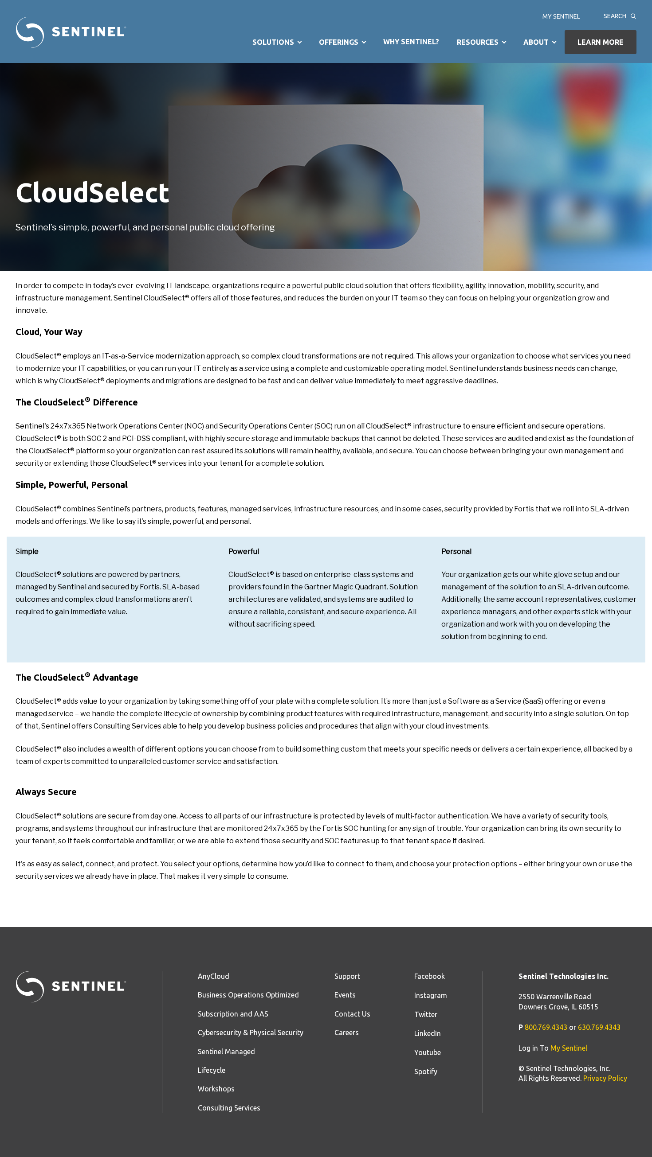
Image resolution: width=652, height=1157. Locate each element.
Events (345, 995)
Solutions (273, 42)
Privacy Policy (605, 1078)
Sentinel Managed (226, 1052)
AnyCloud (213, 976)
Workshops (216, 1089)
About (536, 42)
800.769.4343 (546, 1027)
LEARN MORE (600, 42)
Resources (478, 42)
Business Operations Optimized (248, 995)
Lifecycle (211, 1070)
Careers (346, 1032)
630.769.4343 (599, 1027)
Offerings (338, 42)
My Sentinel (561, 17)
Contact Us (352, 1014)
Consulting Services (229, 1108)
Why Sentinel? (411, 42)
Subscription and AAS (233, 1014)
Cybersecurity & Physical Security (250, 1032)
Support (347, 976)
